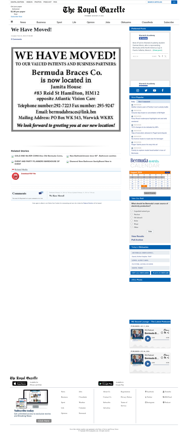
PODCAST (47, 2)
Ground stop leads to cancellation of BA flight (148, 113)
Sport (59, 22)
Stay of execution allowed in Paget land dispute (149, 133)
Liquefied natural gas (142, 211)
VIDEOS (29, 2)
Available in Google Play (120, 383)
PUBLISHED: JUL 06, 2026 (140, 351)
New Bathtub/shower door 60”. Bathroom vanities (93, 156)
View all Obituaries (140, 273)
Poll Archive (137, 240)
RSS (55, 2)
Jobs (107, 22)
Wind (136, 224)
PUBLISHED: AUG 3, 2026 (140, 326)
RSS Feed (168, 397)
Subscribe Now (16, 17)
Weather (82, 402)
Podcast (167, 402)
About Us (106, 391)
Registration (125, 391)
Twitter (149, 397)
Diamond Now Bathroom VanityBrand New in (90, 161)
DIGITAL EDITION (17, 2)
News (23, 22)
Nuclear (137, 214)
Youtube (167, 391)
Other (136, 227)
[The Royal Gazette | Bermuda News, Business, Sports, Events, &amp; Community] (94, 9)
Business (41, 22)
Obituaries (126, 22)
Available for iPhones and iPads (36, 383)
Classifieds (147, 22)
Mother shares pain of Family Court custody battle (149, 107)
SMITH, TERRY (137, 268)
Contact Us (107, 397)
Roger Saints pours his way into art (144, 145)
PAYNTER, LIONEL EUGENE (142, 264)
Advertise (106, 408)
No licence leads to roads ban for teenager (147, 139)
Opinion (91, 22)
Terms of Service (88, 203)
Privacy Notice (126, 397)
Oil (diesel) (138, 217)
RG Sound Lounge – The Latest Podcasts (151, 322)
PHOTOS (38, 2)
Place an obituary (161, 273)
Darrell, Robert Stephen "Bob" (142, 256)
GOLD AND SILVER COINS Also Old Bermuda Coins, (39, 156)
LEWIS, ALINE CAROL (140, 260)
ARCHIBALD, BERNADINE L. (143, 253)
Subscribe (169, 22)
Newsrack (82, 413)
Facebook (150, 391)
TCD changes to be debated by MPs (144, 127)
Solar (136, 220)
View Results (137, 236)
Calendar (82, 408)
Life (74, 22)
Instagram (150, 402)
